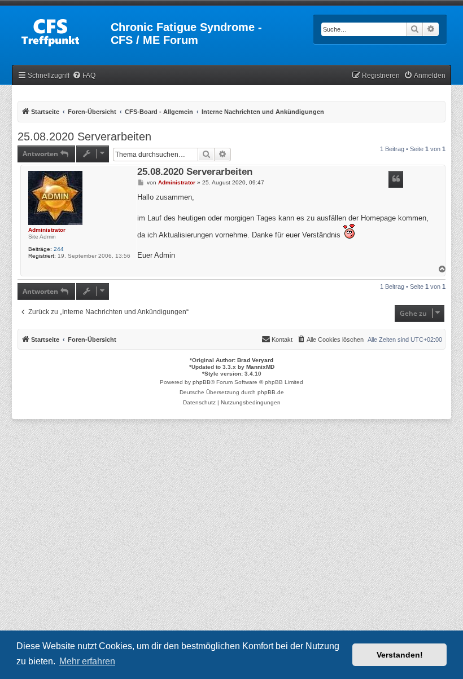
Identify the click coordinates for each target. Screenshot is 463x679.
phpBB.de (270, 392)
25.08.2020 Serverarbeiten (84, 136)
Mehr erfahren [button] (87, 661)
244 (59, 249)
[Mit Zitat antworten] (395, 179)
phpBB (202, 382)
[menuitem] (83, 75)
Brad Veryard (255, 360)
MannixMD (260, 367)
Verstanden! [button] (400, 654)
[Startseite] (62, 30)
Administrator (46, 230)
